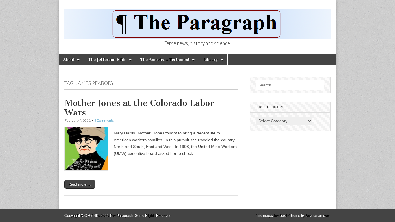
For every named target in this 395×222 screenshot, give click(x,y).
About (68, 59)
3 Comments (104, 120)
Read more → (79, 184)
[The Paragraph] (197, 20)
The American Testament (164, 59)
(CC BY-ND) (90, 216)
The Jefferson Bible (107, 59)
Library (210, 59)
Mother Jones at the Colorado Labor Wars (139, 108)
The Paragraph (121, 216)
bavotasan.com (318, 216)
